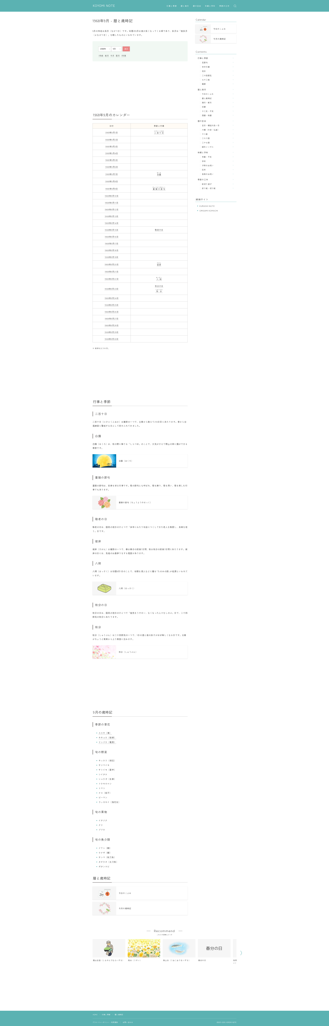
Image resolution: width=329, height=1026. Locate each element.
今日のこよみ (208, 94)
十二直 (205, 134)
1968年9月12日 (111, 209)
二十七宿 (206, 142)
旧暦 (204, 106)
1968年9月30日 (111, 339)
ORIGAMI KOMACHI (208, 210)
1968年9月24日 (112, 298)
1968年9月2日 (111, 139)
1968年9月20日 (112, 264)
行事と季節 (172, 6)
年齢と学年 (210, 6)
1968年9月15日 (111, 229)
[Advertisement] (140, 87)
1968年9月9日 (111, 188)
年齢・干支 (207, 156)
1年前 (101, 55)
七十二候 (206, 79)
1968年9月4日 (111, 153)
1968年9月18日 (111, 250)
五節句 (205, 62)
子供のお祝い (208, 165)
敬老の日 (159, 229)
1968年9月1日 (111, 132)
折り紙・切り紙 (209, 188)
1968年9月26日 (112, 311)
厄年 (204, 169)
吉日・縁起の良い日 (211, 125)
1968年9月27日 (111, 318)
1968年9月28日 (112, 325)
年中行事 (206, 66)
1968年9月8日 (111, 181)
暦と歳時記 (207, 98)
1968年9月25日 (111, 305)
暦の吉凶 (197, 6)
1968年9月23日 (111, 288)
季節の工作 (224, 6)
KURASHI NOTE (207, 206)
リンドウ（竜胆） (107, 742)
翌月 (118, 55)
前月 (107, 55)
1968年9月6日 (111, 166)
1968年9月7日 (111, 174)
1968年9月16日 (111, 236)
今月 (112, 55)
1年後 (123, 55)
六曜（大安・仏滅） (211, 129)
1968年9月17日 (111, 243)
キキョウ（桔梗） (107, 737)
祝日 (204, 71)
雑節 (204, 84)
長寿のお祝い (208, 174)
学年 (204, 161)
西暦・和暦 (207, 115)
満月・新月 (207, 102)
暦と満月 (185, 6)
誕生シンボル (208, 146)
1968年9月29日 (111, 332)
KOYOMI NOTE (104, 6)
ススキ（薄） (105, 732)
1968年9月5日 (111, 160)
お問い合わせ (128, 1022)
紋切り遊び (207, 184)
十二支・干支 (208, 111)
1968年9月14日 (111, 223)
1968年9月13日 (111, 216)
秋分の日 (159, 286)
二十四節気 (207, 75)
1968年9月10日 (111, 195)
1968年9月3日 (111, 146)
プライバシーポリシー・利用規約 (105, 1022)
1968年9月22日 (112, 278)
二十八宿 (206, 138)
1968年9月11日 (111, 202)
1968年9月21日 (111, 271)
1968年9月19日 (111, 257)
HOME (95, 1014)
